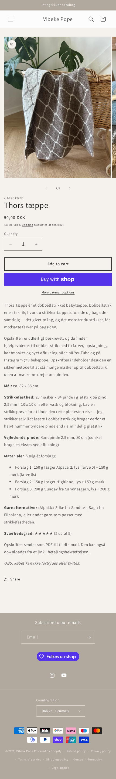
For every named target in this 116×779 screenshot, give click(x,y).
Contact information (88, 759)
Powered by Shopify (48, 751)
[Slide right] (70, 188)
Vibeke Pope (24, 751)
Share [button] (15, 579)
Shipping (27, 225)
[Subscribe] (89, 637)
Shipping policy (57, 759)
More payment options (58, 292)
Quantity (11, 233)
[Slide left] (46, 188)
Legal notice (60, 768)
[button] (11, 19)
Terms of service (29, 759)
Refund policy (76, 751)
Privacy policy (101, 751)
